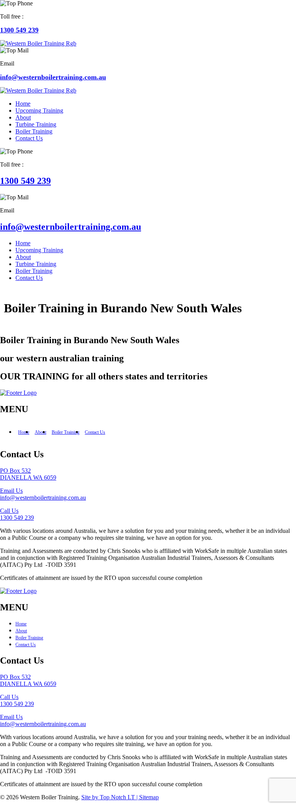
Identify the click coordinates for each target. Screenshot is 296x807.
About (40, 432)
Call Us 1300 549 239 (17, 514)
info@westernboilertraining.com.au (53, 77)
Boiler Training (65, 432)
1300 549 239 (19, 30)
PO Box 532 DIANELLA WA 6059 (28, 474)
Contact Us (95, 432)
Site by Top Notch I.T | (110, 797)
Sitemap (149, 797)
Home (23, 432)
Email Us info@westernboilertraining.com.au (43, 494)
